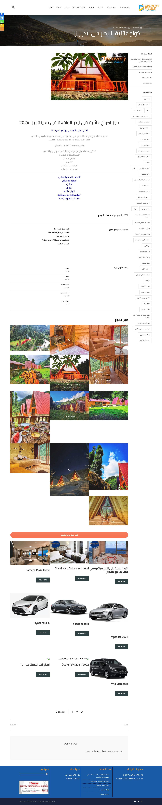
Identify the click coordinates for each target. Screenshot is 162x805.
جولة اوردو (147, 245)
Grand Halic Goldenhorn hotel (72, 568)
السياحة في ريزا (145, 145)
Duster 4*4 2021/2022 (75, 664)
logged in (101, 751)
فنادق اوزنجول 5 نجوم (143, 297)
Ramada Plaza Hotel (38, 570)
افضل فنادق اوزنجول (144, 104)
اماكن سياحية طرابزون (143, 156)
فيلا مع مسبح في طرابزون (142, 329)
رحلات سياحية (146, 263)
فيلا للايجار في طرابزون (143, 323)
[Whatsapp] (2, 21)
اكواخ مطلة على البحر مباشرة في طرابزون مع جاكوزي (109, 570)
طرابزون (147, 280)
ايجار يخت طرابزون (145, 168)
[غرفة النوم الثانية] (108, 510)
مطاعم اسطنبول (145, 334)
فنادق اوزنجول (146, 292)
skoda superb (81, 623)
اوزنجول (147, 162)
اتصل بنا (51, 7)
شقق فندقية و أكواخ (78, 7)
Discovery (136, 27)
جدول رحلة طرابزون (144, 228)
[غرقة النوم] (30, 458)
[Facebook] (2, 14)
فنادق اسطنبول (145, 286)
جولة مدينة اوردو (145, 251)
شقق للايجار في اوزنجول (143, 274)
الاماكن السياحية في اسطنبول (141, 116)
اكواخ (92, 7)
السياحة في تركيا (145, 139)
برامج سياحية (125, 7)
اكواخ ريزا (119, 27)
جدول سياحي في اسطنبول (142, 234)
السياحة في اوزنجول (144, 133)
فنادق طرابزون (146, 309)
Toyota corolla (41, 622)
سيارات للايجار (112, 7)
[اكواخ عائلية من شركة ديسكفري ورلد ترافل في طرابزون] (69, 372)
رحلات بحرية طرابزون (144, 257)
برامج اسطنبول (145, 174)
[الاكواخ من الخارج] (69, 405)
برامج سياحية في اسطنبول (142, 180)
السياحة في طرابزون (144, 151)
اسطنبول (147, 99)
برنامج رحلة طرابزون (144, 191)
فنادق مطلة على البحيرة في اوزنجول (141, 316)
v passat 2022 (119, 636)
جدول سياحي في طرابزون (143, 240)
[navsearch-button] (13, 7)
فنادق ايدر (147, 303)
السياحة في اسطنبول (144, 122)
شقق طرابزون (146, 269)
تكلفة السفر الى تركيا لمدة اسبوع (142, 215)
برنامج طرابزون (146, 208)
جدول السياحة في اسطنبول (142, 222)
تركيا (135, 208)
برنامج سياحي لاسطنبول (143, 203)
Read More (121, 581)
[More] (2, 29)
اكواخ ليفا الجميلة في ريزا (35, 664)
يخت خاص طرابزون (145, 340)
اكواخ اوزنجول (137, 110)
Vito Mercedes (119, 683)
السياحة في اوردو (145, 127)
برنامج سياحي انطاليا (144, 197)
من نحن (66, 7)
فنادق (101, 7)
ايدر (134, 168)
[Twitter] (2, 18)
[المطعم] (108, 369)
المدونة (59, 7)
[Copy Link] (2, 25)
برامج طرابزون (146, 185)
